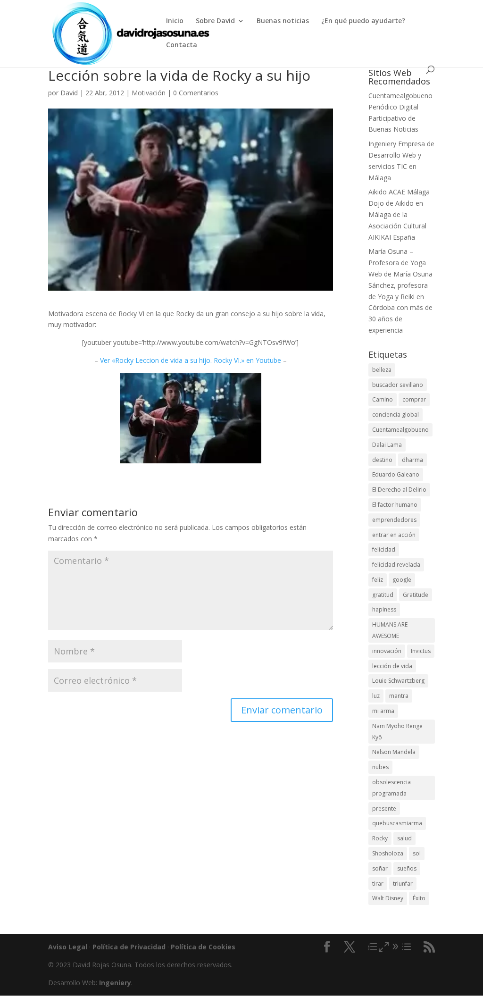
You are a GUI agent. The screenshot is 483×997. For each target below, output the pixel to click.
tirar (377, 884)
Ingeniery (382, 143)
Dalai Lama (387, 445)
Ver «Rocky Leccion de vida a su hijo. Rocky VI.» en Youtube (190, 360)
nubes (380, 767)
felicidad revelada (396, 565)
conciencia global (395, 415)
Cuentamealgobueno (400, 95)
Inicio (174, 21)
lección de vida (392, 666)
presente (384, 808)
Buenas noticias (283, 21)
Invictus (421, 651)
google (401, 580)
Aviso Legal (67, 946)
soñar (380, 868)
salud (404, 838)
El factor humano (394, 505)
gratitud (382, 595)
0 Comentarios (195, 92)
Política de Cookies (203, 946)
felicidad (383, 549)
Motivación (149, 92)
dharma (412, 460)
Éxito (419, 898)
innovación (386, 651)
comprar (414, 399)
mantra (398, 696)
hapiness (384, 609)
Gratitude (415, 595)
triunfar (403, 884)
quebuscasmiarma (397, 823)
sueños (406, 868)
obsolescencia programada (391, 787)
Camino (382, 399)
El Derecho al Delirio (399, 490)
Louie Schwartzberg (398, 681)
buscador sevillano (397, 385)
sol (417, 853)
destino (382, 460)
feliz (377, 580)
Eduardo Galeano (395, 474)
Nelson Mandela (394, 752)
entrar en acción (394, 535)
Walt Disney (387, 898)
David (69, 92)
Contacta (181, 45)
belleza (381, 370)
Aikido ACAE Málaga (399, 191)
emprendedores (394, 520)
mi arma (383, 711)
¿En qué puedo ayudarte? (363, 21)
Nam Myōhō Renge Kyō (397, 731)
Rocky (380, 838)
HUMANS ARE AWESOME (390, 630)
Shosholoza (387, 853)
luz (376, 696)
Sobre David (215, 21)
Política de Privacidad (129, 946)
